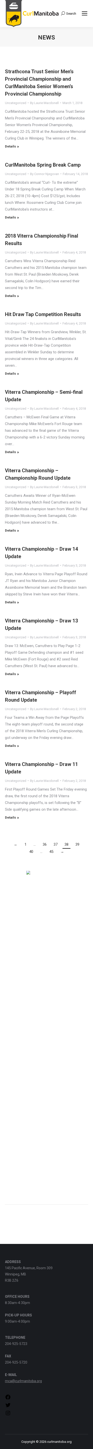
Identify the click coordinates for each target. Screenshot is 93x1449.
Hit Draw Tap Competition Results (43, 314)
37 (56, 844)
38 (66, 844)
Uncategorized (15, 103)
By (44, 103)
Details (10, 146)
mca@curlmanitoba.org (23, 1381)
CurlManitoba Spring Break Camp (43, 165)
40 (31, 851)
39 (77, 844)
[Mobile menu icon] (84, 13)
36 (45, 844)
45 (51, 851)
